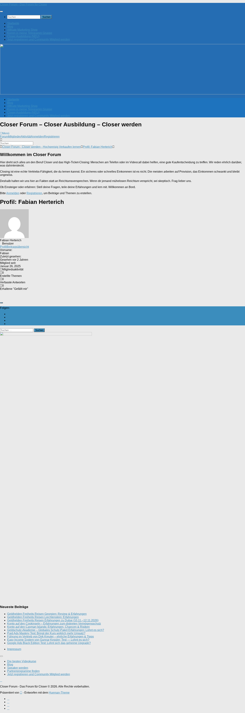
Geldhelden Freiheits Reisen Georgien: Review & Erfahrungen (47, 613)
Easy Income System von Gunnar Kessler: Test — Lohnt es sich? (48, 639)
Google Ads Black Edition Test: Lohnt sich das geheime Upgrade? (49, 643)
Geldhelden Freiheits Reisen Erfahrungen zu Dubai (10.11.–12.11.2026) (52, 620)
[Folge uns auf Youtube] (8, 314)
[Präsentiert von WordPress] (21, 692)
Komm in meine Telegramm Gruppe (29, 33)
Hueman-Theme (59, 692)
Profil (3, 246)
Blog (10, 26)
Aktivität (26, 136)
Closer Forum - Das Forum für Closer (23, 4)
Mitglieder (14, 136)
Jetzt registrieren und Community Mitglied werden (38, 39)
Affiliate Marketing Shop (22, 29)
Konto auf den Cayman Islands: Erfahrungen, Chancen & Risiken (48, 626)
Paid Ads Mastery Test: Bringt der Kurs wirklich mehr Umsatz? (46, 633)
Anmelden (37, 136)
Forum (4, 136)
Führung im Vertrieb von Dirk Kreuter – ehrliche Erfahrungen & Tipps (50, 636)
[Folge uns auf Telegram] (8, 323)
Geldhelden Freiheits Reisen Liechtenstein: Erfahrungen (43, 617)
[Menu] (1, 11)
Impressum (14, 649)
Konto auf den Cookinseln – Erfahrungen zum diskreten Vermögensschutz (54, 623)
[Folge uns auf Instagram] (8, 320)
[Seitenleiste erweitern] (1, 302)
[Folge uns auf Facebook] (8, 317)
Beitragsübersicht (18, 246)
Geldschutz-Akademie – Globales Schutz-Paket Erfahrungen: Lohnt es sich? (55, 630)
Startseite (13, 23)
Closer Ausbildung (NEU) (23, 36)
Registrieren (52, 136)
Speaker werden (17, 667)
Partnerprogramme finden (23, 671)
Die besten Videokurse (21, 661)
